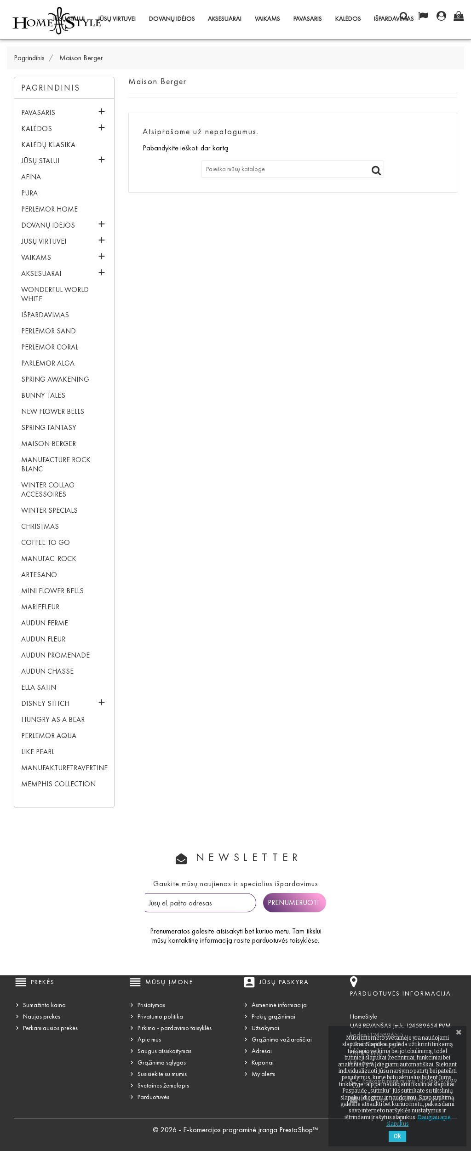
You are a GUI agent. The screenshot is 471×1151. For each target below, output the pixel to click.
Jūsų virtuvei (117, 19)
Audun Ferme (44, 622)
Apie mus (149, 1039)
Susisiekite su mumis (162, 1074)
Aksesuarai (224, 19)
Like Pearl (37, 751)
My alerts (263, 1074)
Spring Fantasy (48, 427)
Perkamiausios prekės (50, 1028)
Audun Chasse (47, 671)
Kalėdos (348, 19)
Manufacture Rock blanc (56, 464)
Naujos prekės (41, 1016)
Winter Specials (49, 510)
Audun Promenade (55, 655)
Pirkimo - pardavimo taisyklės (175, 1028)
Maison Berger (48, 443)
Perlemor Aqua (48, 735)
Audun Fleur (43, 639)
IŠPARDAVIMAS (394, 19)
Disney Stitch (45, 703)
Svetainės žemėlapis (163, 1085)
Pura (29, 193)
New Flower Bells (52, 411)
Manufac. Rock (48, 558)
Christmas (40, 526)
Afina (31, 176)
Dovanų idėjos (172, 19)
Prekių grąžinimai (273, 1016)
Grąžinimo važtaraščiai (282, 1039)
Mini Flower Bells (52, 590)
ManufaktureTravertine (59, 767)
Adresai (262, 1051)
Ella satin (38, 687)
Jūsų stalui (40, 160)
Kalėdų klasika (48, 144)
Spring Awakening (55, 379)
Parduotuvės (153, 1097)
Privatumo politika (160, 1016)
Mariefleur (40, 606)
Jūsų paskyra (284, 982)
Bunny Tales (43, 395)
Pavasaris (307, 19)
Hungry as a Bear (53, 719)
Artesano (39, 574)
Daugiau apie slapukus (418, 1120)
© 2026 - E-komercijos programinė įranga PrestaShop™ (235, 1129)
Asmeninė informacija (279, 1005)
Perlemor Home (49, 209)
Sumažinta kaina (44, 1005)
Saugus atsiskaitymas (164, 1051)
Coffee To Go (45, 542)
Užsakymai (265, 1028)
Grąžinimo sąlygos (162, 1062)
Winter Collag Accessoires (48, 489)
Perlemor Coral (49, 347)
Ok (397, 1136)
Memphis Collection (58, 783)
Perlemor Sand (48, 330)
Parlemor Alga (48, 363)
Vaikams (267, 19)
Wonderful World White (55, 294)
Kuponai (263, 1062)
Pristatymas (151, 1005)
